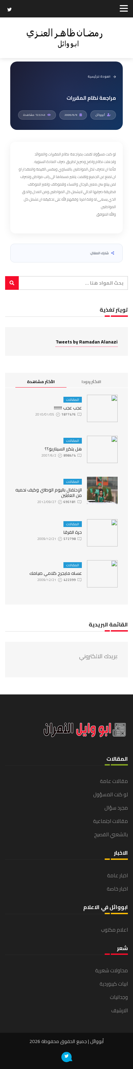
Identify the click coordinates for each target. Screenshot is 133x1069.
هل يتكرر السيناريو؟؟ (63, 449)
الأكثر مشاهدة (41, 381)
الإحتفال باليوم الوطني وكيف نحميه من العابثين (48, 492)
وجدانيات (119, 997)
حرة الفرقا (72, 532)
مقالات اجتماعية (110, 821)
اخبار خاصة (117, 889)
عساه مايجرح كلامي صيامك (55, 573)
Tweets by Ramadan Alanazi (87, 341)
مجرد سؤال (116, 808)
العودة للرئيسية (99, 77)
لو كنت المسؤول (110, 794)
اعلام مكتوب (114, 930)
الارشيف (119, 1010)
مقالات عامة (114, 781)
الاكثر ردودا (91, 381)
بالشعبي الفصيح (111, 834)
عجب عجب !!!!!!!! (68, 408)
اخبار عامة (117, 875)
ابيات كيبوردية (114, 984)
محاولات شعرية (111, 970)
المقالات (72, 399)
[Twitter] (9, 10)
